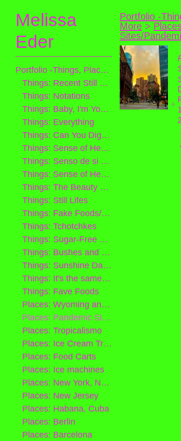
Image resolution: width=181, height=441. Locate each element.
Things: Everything (58, 122)
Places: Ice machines (63, 369)
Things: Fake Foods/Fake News (67, 213)
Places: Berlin (48, 422)
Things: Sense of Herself (67, 148)
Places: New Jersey (60, 395)
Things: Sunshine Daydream (67, 265)
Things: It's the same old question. (67, 278)
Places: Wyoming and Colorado (67, 304)
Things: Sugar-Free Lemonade (67, 239)
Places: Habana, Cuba (65, 408)
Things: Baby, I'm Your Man (67, 109)
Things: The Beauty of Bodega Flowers (67, 187)
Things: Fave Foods (60, 291)
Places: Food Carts (59, 356)
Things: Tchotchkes (59, 226)
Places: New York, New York (67, 382)
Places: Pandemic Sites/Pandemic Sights (67, 317)
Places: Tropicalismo (62, 330)
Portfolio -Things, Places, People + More (63, 70)
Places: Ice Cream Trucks (67, 343)
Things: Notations (56, 96)
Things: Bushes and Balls (67, 252)
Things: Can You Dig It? (67, 135)
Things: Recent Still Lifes (67, 83)
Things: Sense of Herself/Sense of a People (67, 174)
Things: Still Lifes (55, 200)
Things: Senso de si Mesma (67, 161)
